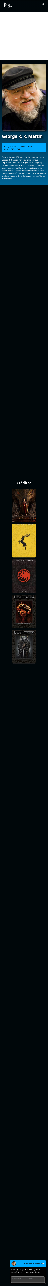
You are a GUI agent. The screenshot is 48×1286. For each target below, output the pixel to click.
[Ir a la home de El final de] (7, 5)
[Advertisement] (24, 36)
